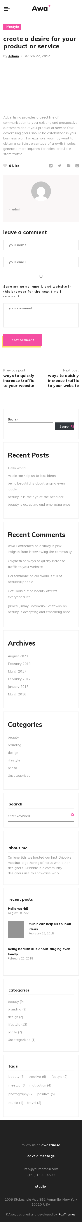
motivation (40, 1085)
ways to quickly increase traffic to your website (18, 380)
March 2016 (17, 694)
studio (16, 1103)
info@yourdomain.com (41, 1169)
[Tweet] (59, 165)
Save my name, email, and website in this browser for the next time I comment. (37, 291)
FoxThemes (67, 1214)
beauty (13, 737)
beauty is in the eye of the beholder (35, 497)
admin (13, 56)
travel (34, 1103)
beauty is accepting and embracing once (39, 504)
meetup (17, 1085)
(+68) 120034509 (41, 1175)
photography (21, 1094)
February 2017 (19, 679)
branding (14, 745)
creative (37, 1077)
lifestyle (12, 27)
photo (12, 768)
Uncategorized (19, 775)
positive (46, 1094)
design (13, 753)
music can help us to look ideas (32, 476)
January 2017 (18, 687)
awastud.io (50, 1145)
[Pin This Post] (77, 165)
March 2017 (17, 671)
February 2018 (19, 664)
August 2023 (18, 656)
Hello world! (17, 468)
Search (13, 419)
